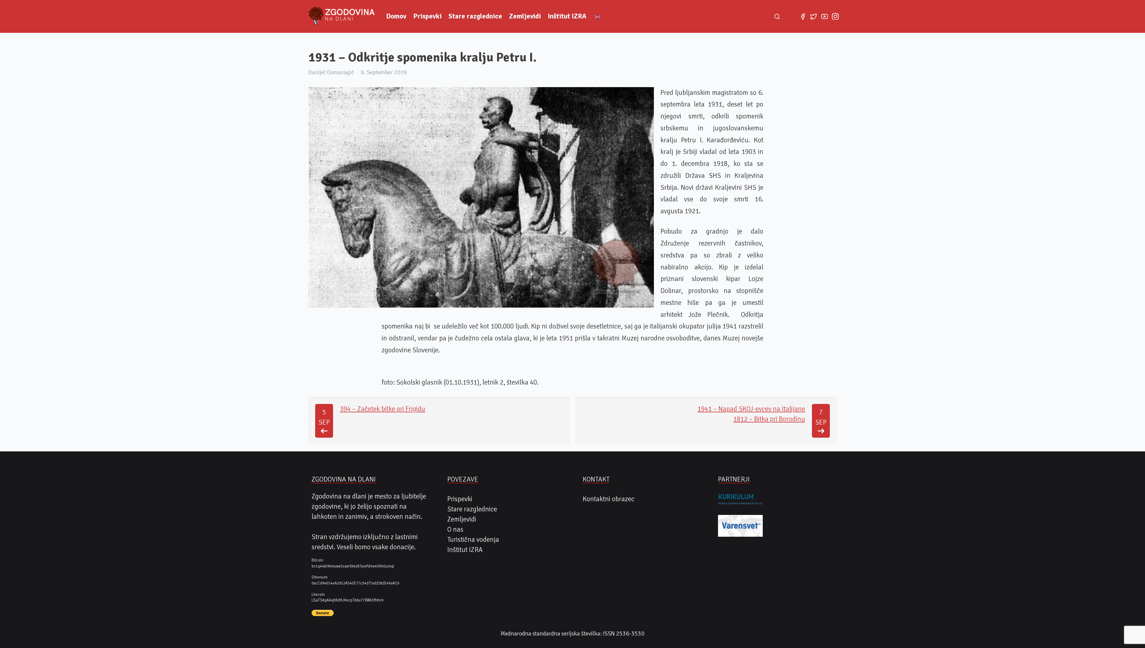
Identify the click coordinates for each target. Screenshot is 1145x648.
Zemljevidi (525, 16)
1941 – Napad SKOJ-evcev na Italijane (751, 409)
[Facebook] (802, 16)
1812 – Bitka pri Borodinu (769, 419)
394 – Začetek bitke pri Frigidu (382, 409)
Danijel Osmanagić (331, 72)
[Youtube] (824, 16)
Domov (396, 16)
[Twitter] (813, 16)
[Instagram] (835, 16)
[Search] (777, 16)
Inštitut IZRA (567, 16)
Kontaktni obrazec (609, 499)
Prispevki (427, 16)
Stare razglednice (475, 16)
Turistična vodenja (473, 540)
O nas (455, 529)
